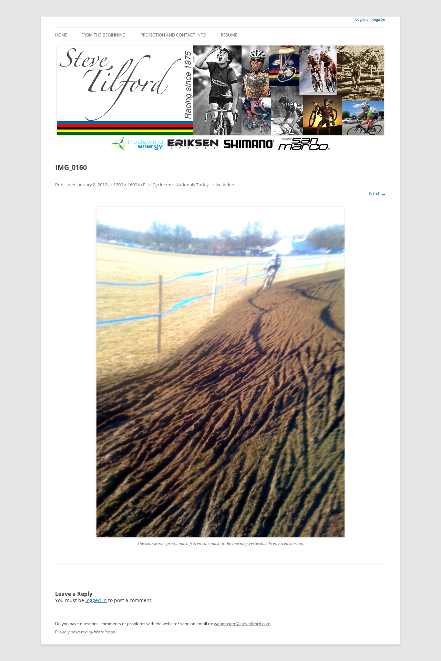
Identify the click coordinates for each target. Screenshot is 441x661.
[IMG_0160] (220, 372)
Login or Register (370, 19)
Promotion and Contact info (173, 35)
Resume (229, 35)
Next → (377, 193)
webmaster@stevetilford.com (242, 624)
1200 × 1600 (125, 185)
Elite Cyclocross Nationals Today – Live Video (188, 185)
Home (61, 35)
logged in (96, 600)
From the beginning (103, 35)
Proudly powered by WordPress (85, 632)
